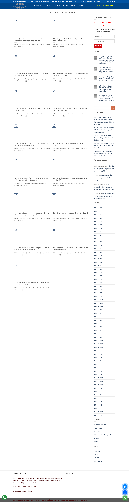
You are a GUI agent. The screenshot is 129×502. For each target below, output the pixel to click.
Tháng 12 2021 (98, 259)
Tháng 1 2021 (98, 296)
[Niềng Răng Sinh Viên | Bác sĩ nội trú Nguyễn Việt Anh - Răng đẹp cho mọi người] (22, 6)
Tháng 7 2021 (98, 276)
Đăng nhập (97, 451)
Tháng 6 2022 (98, 238)
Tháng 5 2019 (98, 364)
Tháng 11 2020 (98, 303)
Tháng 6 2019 (98, 361)
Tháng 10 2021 (98, 266)
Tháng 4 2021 (98, 286)
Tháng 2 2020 (98, 334)
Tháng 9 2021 (98, 269)
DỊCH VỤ (81, 5)
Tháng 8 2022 (98, 232)
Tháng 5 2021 (98, 283)
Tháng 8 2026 (98, 208)
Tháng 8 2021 (98, 272)
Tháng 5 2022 (98, 242)
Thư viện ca (97, 438)
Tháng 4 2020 (98, 327)
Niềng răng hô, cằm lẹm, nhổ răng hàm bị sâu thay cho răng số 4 (104, 168)
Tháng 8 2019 (98, 354)
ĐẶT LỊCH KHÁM (48, 5)
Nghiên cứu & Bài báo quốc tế (102, 435)
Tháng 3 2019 (98, 371)
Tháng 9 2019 (98, 351)
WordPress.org (98, 461)
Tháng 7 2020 (98, 317)
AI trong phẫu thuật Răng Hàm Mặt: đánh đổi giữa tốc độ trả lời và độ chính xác (106, 79)
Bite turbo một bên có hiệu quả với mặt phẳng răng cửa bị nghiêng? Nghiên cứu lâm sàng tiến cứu (106, 98)
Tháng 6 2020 (98, 320)
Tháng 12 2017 (98, 412)
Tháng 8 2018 (98, 391)
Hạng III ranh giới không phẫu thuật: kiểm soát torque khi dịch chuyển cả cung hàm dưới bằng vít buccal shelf (106, 60)
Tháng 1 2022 (98, 255)
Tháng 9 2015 (98, 415)
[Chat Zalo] (125, 492)
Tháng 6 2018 (98, 398)
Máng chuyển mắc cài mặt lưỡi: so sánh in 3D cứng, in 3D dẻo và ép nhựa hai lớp (106, 88)
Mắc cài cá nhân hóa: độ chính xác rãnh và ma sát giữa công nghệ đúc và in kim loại (106, 70)
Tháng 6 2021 (98, 279)
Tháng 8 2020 (98, 313)
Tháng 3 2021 (98, 289)
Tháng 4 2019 (98, 367)
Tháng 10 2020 (98, 306)
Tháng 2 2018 (98, 408)
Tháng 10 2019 (98, 347)
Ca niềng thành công (61, 5)
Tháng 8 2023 (98, 221)
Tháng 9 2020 (98, 310)
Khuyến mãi (97, 431)
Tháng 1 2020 (98, 337)
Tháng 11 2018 (98, 381)
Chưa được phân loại (100, 425)
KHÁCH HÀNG (98, 428)
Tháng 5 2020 (98, 323)
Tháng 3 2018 (98, 405)
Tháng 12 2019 (98, 340)
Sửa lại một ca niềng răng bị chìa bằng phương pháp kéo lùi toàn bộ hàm (104, 186)
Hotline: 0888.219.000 (106, 6)
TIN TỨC (96, 442)
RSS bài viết (97, 454)
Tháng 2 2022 (98, 252)
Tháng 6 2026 (98, 211)
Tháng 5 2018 (98, 401)
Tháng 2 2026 (98, 215)
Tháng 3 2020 (98, 330)
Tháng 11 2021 (98, 262)
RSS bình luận (98, 458)
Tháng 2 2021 (98, 293)
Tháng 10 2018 (98, 384)
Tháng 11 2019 (98, 344)
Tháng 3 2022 (98, 249)
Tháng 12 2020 (98, 300)
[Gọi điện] (125, 498)
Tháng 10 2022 (98, 225)
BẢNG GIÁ (73, 5)
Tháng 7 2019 (98, 357)
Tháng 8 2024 (98, 218)
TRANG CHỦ (37, 5)
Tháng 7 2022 (98, 235)
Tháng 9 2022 (98, 228)
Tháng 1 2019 (98, 374)
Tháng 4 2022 (98, 245)
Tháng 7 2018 (98, 395)
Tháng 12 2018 (98, 378)
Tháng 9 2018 (98, 388)
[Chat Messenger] (125, 486)
